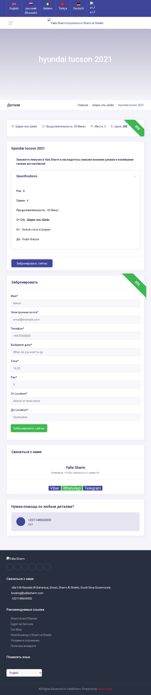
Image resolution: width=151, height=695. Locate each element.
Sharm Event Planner (23, 618)
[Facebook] (10, 567)
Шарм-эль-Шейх (103, 105)
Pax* (14, 377)
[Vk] (40, 567)
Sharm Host (105, 688)
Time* (15, 361)
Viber (54, 488)
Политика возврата (23, 646)
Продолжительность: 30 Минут (65, 126)
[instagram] (17, 567)
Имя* (14, 296)
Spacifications (26, 176)
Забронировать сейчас (32, 263)
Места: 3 (100, 126)
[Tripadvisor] (25, 567)
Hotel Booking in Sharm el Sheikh (31, 635)
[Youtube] (32, 567)
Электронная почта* (24, 312)
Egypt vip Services (21, 624)
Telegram (93, 488)
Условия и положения (24, 640)
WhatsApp (72, 488)
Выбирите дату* (21, 344)
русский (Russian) (31, 11)
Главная (83, 105)
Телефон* (17, 328)
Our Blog (15, 629)
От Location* (19, 393)
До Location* (19, 410)
